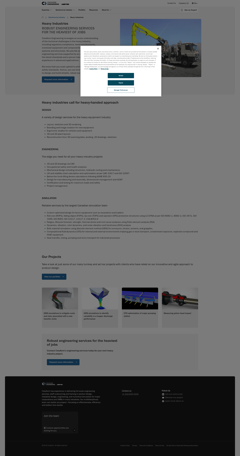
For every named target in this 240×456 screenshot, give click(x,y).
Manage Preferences (121, 90)
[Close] (158, 48)
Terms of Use (104, 69)
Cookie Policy (93, 69)
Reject (121, 83)
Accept (121, 75)
